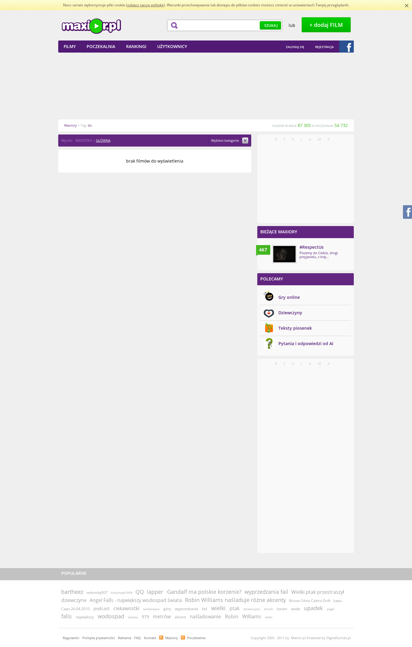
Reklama (124, 638)
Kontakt (150, 638)
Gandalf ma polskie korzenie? (204, 591)
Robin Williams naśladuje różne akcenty (235, 599)
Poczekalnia (196, 638)
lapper (155, 591)
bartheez (72, 591)
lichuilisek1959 (121, 592)
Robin (231, 616)
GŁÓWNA (103, 140)
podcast (101, 608)
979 (145, 617)
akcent (180, 617)
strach (268, 609)
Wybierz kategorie (225, 141)
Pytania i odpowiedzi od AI (305, 343)
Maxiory (171, 638)
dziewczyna (251, 609)
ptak (234, 608)
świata (133, 617)
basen (282, 608)
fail (204, 608)
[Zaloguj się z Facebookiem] (346, 46)
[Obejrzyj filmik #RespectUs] (284, 254)
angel (330, 609)
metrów (162, 616)
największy (85, 617)
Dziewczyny (290, 312)
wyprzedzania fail (266, 591)
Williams (251, 616)
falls (66, 616)
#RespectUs (311, 247)
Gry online (289, 297)
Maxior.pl (91, 26)
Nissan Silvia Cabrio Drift (310, 600)
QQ (139, 591)
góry (167, 608)
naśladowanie (205, 616)
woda (295, 608)
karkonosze (151, 609)
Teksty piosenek (295, 328)
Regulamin (71, 638)
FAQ (137, 638)
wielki (218, 608)
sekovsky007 (97, 592)
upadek (313, 608)
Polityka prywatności (98, 638)
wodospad (111, 616)
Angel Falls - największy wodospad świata (136, 600)
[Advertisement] (206, 86)
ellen (268, 617)
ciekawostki (126, 608)
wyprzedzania (186, 608)
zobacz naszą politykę (145, 5)
